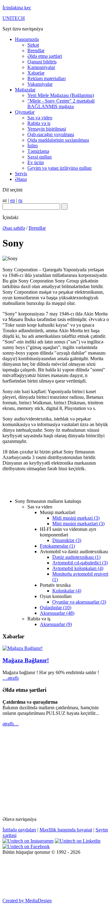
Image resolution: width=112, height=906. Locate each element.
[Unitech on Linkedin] (77, 841)
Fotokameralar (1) (57, 546)
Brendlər (35, 50)
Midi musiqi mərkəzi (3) (76, 518)
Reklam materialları (46, 78)
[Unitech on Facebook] (26, 846)
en (12, 200)
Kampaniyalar (41, 67)
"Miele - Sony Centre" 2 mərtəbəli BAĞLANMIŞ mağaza (61, 103)
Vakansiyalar (40, 84)
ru (20, 200)
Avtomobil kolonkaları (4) (77, 568)
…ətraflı (10, 678)
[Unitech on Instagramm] (28, 841)
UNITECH (13, 18)
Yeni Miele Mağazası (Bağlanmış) (60, 95)
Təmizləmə (38, 151)
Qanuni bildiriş (42, 61)
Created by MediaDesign (27, 900)
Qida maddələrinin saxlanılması (58, 140)
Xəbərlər (35, 73)
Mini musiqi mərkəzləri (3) (78, 523)
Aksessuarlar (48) (57, 613)
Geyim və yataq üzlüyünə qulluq (59, 168)
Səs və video (39, 117)
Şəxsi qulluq (39, 156)
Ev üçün (35, 162)
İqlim (32, 145)
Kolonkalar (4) (66, 590)
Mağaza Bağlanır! (25, 660)
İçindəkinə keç (16, 7)
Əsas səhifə (13, 228)
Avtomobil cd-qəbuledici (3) (80, 562)
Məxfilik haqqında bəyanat (66, 829)
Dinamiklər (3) (66, 540)
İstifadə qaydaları (19, 829)
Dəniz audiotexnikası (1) (76, 557)
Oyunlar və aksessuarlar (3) (79, 602)
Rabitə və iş (38, 123)
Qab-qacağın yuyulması (50, 134)
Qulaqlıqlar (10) (55, 607)
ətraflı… (10, 723)
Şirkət (33, 45)
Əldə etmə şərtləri (44, 56)
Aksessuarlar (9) (56, 624)
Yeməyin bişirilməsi (46, 128)
